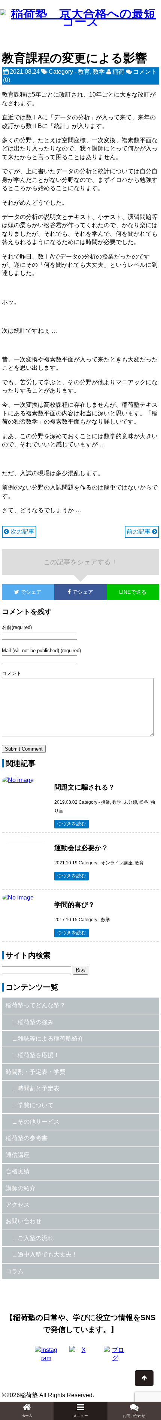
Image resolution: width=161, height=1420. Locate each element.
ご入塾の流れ (36, 1238)
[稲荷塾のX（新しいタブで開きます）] (80, 1357)
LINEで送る (132, 592)
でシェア (22, 592)
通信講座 (18, 1155)
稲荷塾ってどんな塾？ (36, 1005)
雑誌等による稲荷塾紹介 (50, 1038)
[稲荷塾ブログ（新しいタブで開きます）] (115, 1357)
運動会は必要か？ (81, 848)
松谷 (143, 802)
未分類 (130, 802)
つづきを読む (71, 824)
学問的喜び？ (74, 905)
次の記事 (21, 531)
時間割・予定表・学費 (36, 1072)
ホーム (27, 1416)
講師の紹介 (21, 1188)
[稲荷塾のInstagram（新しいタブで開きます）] (46, 1357)
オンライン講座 (117, 862)
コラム (15, 1271)
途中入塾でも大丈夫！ (48, 1254)
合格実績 (18, 1171)
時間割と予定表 (39, 1088)
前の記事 (139, 531)
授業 (105, 802)
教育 (84, 71)
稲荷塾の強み (36, 1022)
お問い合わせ (24, 1221)
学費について (36, 1105)
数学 (99, 71)
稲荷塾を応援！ (39, 1055)
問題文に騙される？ (84, 787)
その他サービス (39, 1121)
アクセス (18, 1204)
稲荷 (118, 71)
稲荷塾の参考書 (27, 1138)
